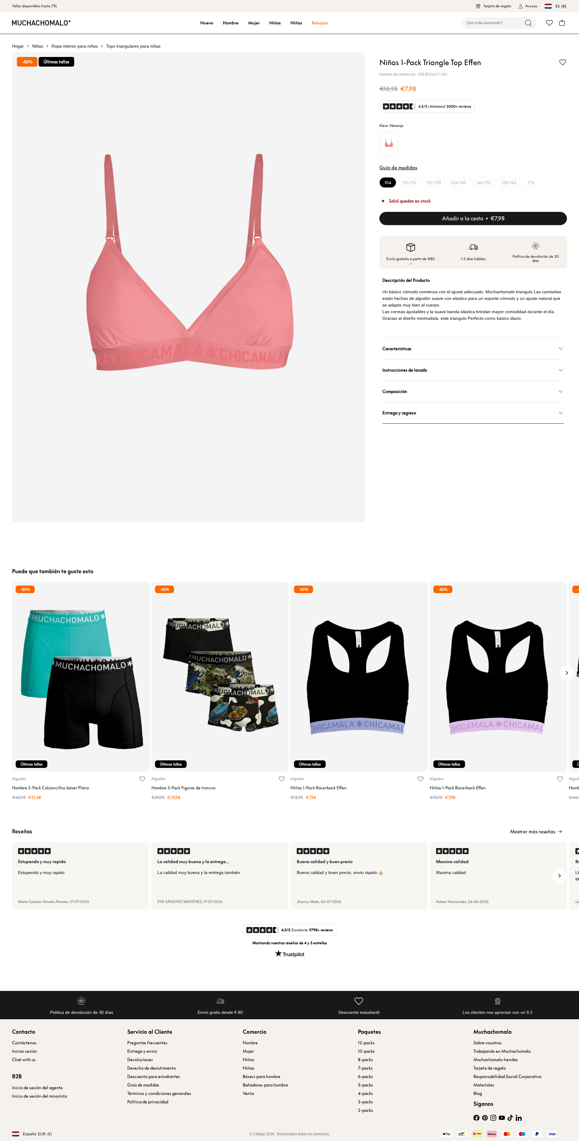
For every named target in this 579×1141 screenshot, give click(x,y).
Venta (248, 1093)
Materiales (483, 1085)
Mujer (254, 23)
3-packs (365, 1102)
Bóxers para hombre (261, 1076)
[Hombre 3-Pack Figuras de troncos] (220, 677)
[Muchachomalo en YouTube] (502, 1118)
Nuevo (206, 23)
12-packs (366, 1042)
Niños (275, 23)
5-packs (365, 1085)
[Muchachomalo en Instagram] (493, 1118)
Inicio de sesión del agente (37, 1087)
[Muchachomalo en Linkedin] (519, 1118)
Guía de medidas (143, 1085)
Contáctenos (24, 1042)
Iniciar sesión (24, 1051)
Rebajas (320, 23)
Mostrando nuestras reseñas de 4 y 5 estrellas (289, 943)
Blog (477, 1093)
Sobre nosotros (487, 1042)
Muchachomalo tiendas (495, 1059)
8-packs (365, 1059)
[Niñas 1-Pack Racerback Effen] (359, 677)
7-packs (365, 1068)
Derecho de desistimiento (151, 1068)
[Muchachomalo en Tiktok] (510, 1118)
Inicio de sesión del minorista (39, 1096)
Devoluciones (140, 1059)
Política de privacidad (147, 1102)
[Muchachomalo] (41, 22)
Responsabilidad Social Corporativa (507, 1076)
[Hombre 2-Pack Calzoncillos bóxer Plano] (81, 677)
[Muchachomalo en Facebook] (476, 1118)
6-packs (365, 1076)
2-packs (365, 1110)
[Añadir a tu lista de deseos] (562, 62)
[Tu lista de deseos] (549, 23)
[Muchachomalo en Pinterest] (485, 1118)
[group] (80, 876)
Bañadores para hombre (265, 1085)
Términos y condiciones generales (159, 1093)
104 (387, 182)
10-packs (366, 1051)
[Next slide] (567, 673)
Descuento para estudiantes (153, 1076)
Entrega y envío (142, 1051)
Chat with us (24, 1059)
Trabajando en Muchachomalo (502, 1051)
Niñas (296, 23)
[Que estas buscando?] (528, 23)
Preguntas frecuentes (147, 1042)
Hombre (231, 23)
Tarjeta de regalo (489, 1068)
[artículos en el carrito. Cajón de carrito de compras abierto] (562, 23)
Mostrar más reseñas (532, 831)
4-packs (365, 1093)
